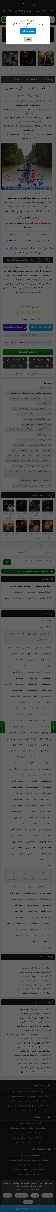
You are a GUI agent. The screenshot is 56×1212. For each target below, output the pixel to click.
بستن (28, 39)
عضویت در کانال (28, 31)
